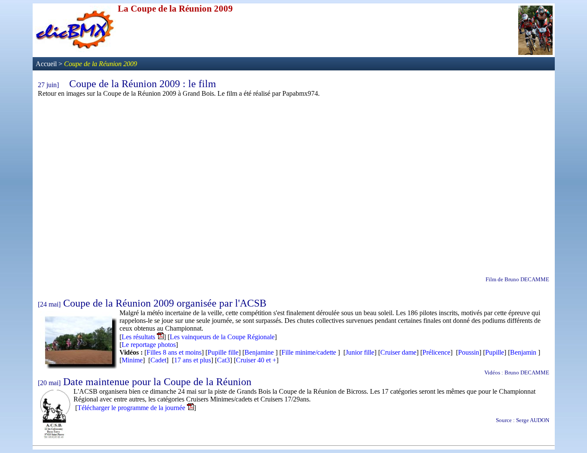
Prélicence (436, 352)
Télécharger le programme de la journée (131, 407)
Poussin (468, 352)
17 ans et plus (192, 360)
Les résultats (139, 337)
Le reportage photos (149, 344)
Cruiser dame (398, 352)
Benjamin (523, 352)
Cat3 (223, 360)
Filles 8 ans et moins (174, 352)
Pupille (494, 352)
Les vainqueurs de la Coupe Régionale (222, 337)
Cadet (158, 360)
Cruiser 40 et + (256, 360)
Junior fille (359, 352)
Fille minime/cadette (308, 352)
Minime (132, 360)
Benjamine (259, 352)
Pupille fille (223, 352)
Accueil (47, 63)
